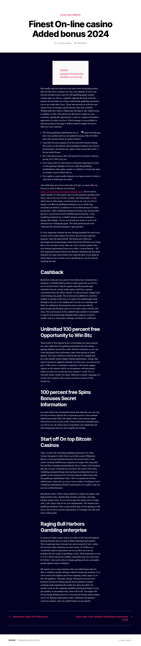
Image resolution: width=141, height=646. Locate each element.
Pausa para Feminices (70, 15)
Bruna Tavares (65, 43)
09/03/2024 (81, 43)
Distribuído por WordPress (29, 640)
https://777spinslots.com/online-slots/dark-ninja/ (62, 191)
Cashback (64, 70)
